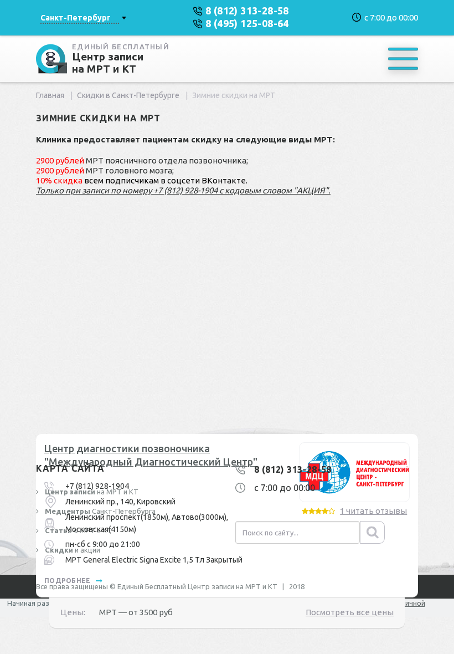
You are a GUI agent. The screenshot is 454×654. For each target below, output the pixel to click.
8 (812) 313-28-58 (293, 469)
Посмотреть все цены (350, 612)
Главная (50, 95)
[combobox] (83, 17)
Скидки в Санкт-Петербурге (128, 95)
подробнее (68, 580)
